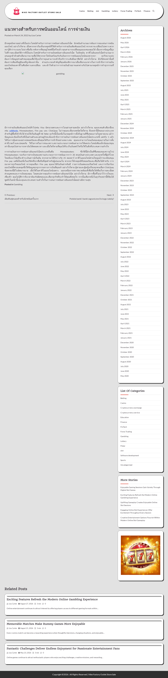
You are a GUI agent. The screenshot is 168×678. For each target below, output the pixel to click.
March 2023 (125, 223)
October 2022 (126, 247)
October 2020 (126, 352)
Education (124, 417)
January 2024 (126, 176)
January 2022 (126, 290)
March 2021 (125, 328)
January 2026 (126, 61)
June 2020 (124, 371)
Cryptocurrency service (130, 412)
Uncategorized (126, 465)
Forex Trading (126, 11)
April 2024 (124, 161)
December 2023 (127, 181)
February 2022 (126, 285)
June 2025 (124, 95)
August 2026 (125, 38)
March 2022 (125, 281)
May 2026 (124, 42)
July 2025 (124, 90)
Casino (82, 11)
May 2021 (124, 319)
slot (97, 11)
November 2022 (127, 242)
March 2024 (125, 166)
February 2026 (126, 57)
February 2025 (126, 114)
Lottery (115, 11)
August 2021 (125, 304)
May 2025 (124, 100)
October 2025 (126, 76)
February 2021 (126, 333)
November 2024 (127, 128)
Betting (90, 11)
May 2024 (124, 157)
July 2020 (124, 366)
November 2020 (127, 347)
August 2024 (125, 142)
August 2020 (125, 361)
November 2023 (127, 185)
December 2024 (127, 123)
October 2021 (126, 300)
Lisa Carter (36, 35)
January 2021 (126, 338)
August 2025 (125, 85)
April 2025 (124, 104)
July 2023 (124, 204)
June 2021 (124, 314)
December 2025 (127, 66)
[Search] (153, 11)
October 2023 (126, 190)
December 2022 (127, 238)
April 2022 (124, 276)
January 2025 (126, 119)
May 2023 (124, 214)
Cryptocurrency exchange (131, 408)
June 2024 (124, 152)
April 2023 (124, 219)
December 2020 (127, 342)
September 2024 (127, 138)
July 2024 (124, 147)
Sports (123, 460)
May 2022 (124, 271)
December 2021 (127, 295)
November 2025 (127, 71)
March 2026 (125, 52)
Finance (147, 11)
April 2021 (124, 323)
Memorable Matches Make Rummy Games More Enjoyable (46, 623)
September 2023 (127, 195)
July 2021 (124, 309)
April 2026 (124, 47)
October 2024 (126, 133)
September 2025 (127, 80)
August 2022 (125, 257)
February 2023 (126, 228)
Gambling (105, 11)
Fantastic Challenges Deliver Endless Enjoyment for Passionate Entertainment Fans (63, 648)
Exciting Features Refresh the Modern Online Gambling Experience (52, 599)
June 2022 (124, 266)
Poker (122, 446)
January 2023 (126, 233)
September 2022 (127, 252)
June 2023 (124, 209)
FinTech (138, 11)
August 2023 (125, 200)
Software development (129, 455)
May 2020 (124, 376)
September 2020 (127, 357)
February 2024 (126, 171)
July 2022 (124, 262)
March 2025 (125, 109)
